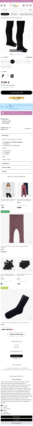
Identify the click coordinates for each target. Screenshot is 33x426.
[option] (16, 1)
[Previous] (4, 37)
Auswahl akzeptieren (16, 423)
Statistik (5, 407)
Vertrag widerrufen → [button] (16, 356)
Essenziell (5, 405)
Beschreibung (5, 135)
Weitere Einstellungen (6, 413)
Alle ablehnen (16, 420)
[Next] (29, 37)
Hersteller (4, 171)
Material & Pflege (6, 167)
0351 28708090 (5, 123)
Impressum (17, 399)
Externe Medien (6, 409)
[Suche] (30, 9)
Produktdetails (5, 163)
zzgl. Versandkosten (10, 85)
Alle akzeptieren (16, 417)
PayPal (4, 410)
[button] (16, 98)
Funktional (5, 412)
